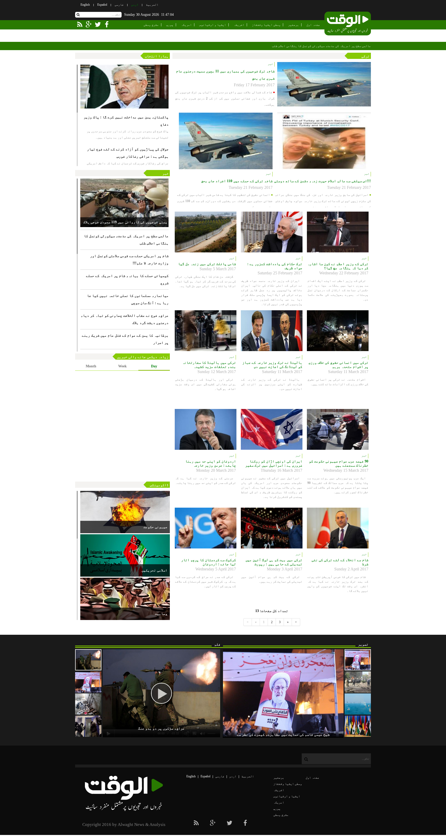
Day (154, 366)
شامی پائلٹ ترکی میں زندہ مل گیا (207, 264)
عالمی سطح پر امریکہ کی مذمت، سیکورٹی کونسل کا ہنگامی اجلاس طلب (321, 46)
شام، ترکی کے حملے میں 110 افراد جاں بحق (237, 181)
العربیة (152, 4)
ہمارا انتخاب (157, 56)
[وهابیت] (125, 599)
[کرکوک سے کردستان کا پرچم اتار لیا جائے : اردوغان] (205, 528)
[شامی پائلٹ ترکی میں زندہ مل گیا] (205, 232)
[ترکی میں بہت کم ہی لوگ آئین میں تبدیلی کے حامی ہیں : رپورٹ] (271, 528)
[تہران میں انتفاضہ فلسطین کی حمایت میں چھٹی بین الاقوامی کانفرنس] (358, 726)
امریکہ (186, 25)
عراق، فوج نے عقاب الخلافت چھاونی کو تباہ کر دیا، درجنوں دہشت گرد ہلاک (125, 319)
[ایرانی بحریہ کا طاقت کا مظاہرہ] (358, 704)
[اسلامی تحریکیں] (125, 555)
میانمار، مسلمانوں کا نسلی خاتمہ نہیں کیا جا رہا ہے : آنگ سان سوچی (128, 299)
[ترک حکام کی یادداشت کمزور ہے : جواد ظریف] (271, 232)
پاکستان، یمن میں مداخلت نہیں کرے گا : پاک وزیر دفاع (126, 120)
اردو (134, 4)
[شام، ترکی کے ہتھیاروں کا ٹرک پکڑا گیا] (88, 704)
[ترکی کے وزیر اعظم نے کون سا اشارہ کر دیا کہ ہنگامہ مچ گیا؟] (338, 232)
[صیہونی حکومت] (125, 512)
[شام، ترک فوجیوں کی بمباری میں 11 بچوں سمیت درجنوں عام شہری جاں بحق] (324, 84)
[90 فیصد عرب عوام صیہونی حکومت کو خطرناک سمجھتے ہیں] (338, 429)
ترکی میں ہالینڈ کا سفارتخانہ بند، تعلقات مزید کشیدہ (209, 365)
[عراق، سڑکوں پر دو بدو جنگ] (88, 659)
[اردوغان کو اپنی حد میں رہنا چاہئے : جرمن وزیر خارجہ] (205, 429)
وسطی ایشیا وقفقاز (266, 25)
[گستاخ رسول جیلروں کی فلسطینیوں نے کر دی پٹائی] (88, 726)
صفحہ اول (313, 25)
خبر (165, 173)
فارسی (119, 4)
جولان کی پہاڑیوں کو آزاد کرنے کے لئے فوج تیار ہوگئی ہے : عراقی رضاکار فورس (128, 152)
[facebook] (245, 823)
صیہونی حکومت (155, 527)
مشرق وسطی (151, 25)
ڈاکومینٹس (159, 485)
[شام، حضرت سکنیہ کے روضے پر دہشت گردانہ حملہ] (358, 682)
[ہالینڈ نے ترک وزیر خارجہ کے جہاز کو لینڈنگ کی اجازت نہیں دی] (271, 330)
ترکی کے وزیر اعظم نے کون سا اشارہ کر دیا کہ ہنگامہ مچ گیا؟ (337, 266)
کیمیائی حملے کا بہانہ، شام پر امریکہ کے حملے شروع (127, 279)
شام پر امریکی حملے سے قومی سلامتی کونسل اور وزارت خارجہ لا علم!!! (129, 259)
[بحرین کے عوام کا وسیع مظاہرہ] (88, 682)
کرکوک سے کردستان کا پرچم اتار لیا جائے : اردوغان (208, 562)
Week (122, 366)
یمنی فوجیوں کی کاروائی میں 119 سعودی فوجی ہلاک (125, 222)
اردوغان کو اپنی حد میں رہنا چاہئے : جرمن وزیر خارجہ (210, 463)
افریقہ (239, 25)
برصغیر (293, 25)
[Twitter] (229, 823)
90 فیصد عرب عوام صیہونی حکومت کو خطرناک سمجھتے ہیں (338, 463)
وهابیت (161, 614)
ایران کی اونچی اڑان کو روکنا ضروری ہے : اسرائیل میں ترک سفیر (273, 463)
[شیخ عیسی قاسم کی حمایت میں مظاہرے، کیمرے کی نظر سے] (358, 659)
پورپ (169, 25)
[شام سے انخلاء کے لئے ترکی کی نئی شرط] (338, 528)
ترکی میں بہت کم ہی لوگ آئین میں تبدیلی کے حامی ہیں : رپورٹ (273, 562)
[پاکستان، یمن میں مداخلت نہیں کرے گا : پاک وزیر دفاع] (124, 87)
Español (102, 4)
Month (91, 366)
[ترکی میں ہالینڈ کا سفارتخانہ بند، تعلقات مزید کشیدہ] (205, 330)
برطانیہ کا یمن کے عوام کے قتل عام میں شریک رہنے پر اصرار (125, 339)
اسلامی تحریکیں (154, 570)
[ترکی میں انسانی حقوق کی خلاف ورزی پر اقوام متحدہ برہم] (338, 330)
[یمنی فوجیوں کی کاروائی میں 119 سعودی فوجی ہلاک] (124, 203)
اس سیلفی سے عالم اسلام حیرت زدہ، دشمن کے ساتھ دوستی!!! (322, 181)
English (85, 4)
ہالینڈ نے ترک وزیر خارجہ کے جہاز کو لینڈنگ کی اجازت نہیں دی (272, 365)
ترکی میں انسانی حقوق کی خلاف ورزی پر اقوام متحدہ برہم (338, 365)
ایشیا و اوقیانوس (212, 25)
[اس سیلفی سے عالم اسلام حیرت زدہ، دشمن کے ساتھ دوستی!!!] (324, 141)
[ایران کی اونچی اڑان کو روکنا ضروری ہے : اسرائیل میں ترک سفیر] (271, 429)
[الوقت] (347, 24)
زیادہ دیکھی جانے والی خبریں (143, 357)
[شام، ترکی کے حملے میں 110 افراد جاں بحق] (226, 141)
